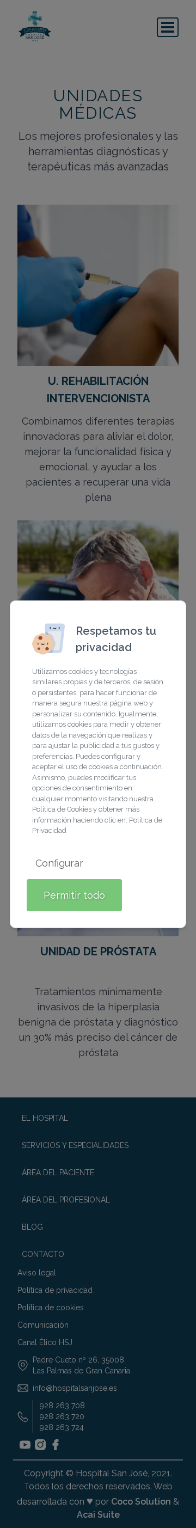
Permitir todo (74, 895)
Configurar (59, 863)
